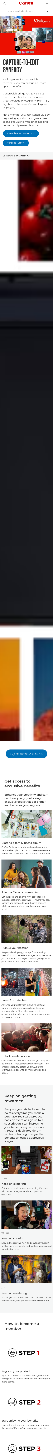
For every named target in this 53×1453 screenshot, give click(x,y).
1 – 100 (4, 1178)
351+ (3, 1288)
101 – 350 (5, 1233)
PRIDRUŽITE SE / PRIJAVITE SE (21, 133)
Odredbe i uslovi (15, 143)
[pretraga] (4, 3)
